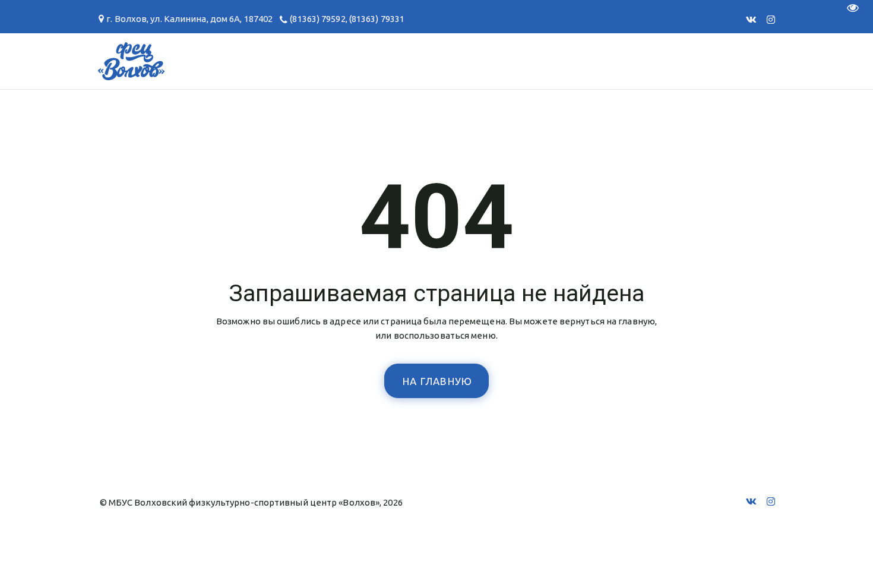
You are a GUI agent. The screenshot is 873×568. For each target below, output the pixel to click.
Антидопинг (442, 61)
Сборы (137, 61)
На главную (438, 381)
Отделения (63, 61)
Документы (257, 61)
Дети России (667, 61)
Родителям (348, 61)
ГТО (189, 61)
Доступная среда (554, 61)
